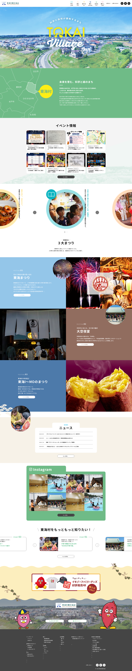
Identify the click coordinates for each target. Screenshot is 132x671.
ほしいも (46, 651)
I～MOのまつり (31, 649)
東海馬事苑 (46, 638)
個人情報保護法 (96, 647)
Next (97, 212)
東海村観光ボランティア (78, 638)
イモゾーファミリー (97, 638)
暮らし (102, 4)
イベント (30, 638)
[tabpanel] (66, 209)
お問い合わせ (115, 3)
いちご (45, 653)
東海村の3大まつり (31, 643)
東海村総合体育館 (48, 640)
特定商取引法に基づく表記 (99, 649)
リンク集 (95, 644)
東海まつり (30, 645)
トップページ (29, 637)
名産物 (44, 645)
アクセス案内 (96, 642)
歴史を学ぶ (30, 654)
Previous (34, 212)
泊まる (96, 4)
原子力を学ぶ (31, 656)
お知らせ (108, 3)
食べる (84, 4)
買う (90, 4)
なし (45, 649)
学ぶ (71, 4)
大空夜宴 (30, 647)
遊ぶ (78, 4)
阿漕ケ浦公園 (47, 642)
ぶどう (45, 647)
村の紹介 (95, 640)
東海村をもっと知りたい (77, 637)
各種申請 (95, 646)
